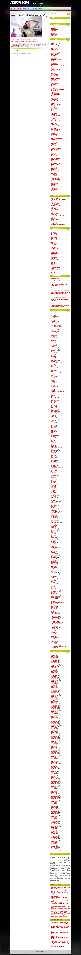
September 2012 (55, 755)
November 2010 (55, 782)
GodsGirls (17, 45)
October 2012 (54, 753)
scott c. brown (54, 573)
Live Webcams (37, 8)
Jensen (52, 485)
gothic (68, 870)
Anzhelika (53, 337)
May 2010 (53, 790)
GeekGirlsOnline (55, 93)
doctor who (54, 406)
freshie (52, 430)
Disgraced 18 (54, 79)
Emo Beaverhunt (55, 203)
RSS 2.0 (38, 45)
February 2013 (54, 748)
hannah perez (54, 465)
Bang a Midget (54, 54)
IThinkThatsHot (55, 209)
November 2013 (55, 737)
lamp (52, 503)
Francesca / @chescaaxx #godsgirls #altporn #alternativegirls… (60, 306)
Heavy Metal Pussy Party (57, 100)
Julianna (53, 490)
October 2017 (54, 678)
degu (52, 401)
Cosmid (53, 68)
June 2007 (53, 830)
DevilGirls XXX (54, 75)
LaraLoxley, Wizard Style (57, 902)
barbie (52, 354)
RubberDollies (55, 627)
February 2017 (54, 688)
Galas (52, 432)
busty (52, 374)
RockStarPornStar (55, 158)
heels (52, 469)
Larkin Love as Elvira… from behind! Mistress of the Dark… (60, 281)
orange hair (54, 537)
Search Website (68, 14)
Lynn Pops (53, 128)
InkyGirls (53, 109)
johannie (53, 488)
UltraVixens (54, 181)
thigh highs (54, 606)
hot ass (53, 472)
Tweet (47, 16)
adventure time (54, 316)
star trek (53, 582)
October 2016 (54, 693)
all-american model (56, 319)
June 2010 (53, 788)
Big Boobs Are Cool (56, 59)
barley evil (62, 858)
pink (52, 543)
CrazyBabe (53, 30)
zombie (53, 643)
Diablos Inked (54, 77)
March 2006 (54, 846)
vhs (52, 631)
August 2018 (54, 666)
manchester (54, 515)
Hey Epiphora (54, 207)
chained (53, 379)
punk (69, 875)
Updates (53, 612)
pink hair (53, 545)
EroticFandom (55, 621)
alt (51, 320)
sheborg (53, 576)
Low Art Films (54, 127)
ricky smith (54, 563)
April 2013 (53, 746)
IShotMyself (54, 110)
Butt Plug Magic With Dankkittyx (59, 916)
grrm (52, 458)
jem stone (53, 481)
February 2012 (54, 763)
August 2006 (54, 841)
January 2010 (54, 795)
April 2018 (53, 671)
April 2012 (53, 761)
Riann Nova (54, 562)
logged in (19, 53)
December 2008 (55, 811)
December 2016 (55, 691)
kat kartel (53, 492)
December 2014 (55, 721)
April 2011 (53, 776)
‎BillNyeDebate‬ (54, 360)
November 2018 (55, 662)
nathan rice (54, 530)
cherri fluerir (54, 382)
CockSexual (54, 67)
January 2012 (54, 765)
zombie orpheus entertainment (58, 646)
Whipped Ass (54, 188)
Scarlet (52, 571)
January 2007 (54, 836)
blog (66, 859)
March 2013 (54, 747)
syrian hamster (54, 590)
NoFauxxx (53, 143)
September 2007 (55, 826)
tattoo (51, 878)
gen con (53, 442)
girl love (53, 446)
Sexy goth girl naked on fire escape (60, 290)
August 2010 (54, 786)
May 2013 (53, 745)
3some (52, 312)
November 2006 (55, 838)
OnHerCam (53, 144)
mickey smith (54, 520)
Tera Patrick (54, 174)
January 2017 (54, 690)
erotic (52, 415)
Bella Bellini (54, 58)
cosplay (53, 389)
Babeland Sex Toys (55, 52)
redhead (53, 560)
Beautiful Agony (55, 57)
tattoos (52, 598)
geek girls (68, 865)
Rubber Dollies (54, 159)
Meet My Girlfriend (55, 129)
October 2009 (54, 798)
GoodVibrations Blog (56, 205)
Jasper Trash (54, 210)
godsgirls (23, 41)
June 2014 (53, 728)
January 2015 (54, 720)
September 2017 (55, 680)
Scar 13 (53, 263)
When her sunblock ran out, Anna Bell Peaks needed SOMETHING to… (60, 293)
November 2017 (55, 677)
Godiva (52, 452)
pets (52, 541)
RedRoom (53, 561)
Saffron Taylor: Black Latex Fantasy (60, 926)
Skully (52, 580)
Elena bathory (54, 412)
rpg (52, 568)
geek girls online (54, 867)
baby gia (53, 352)
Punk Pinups (54, 150)
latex (52, 506)
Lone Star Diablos (55, 125)
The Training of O (55, 177)
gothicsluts (52, 872)
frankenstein (54, 429)
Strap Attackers (55, 170)
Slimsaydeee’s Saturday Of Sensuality (60, 913)
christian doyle (54, 384)
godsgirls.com (29, 41)
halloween (53, 460)
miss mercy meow (55, 522)
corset (52, 387)
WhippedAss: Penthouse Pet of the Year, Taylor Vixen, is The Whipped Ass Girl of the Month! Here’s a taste (60, 942)
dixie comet (54, 405)
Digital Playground (55, 78)
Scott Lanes (54, 160)
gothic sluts (54, 457)
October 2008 (54, 813)
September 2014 (55, 725)
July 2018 (53, 667)
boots (52, 365)
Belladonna (54, 237)
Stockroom (53, 169)
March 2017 (54, 687)
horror (52, 471)
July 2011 (53, 772)
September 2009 (55, 800)
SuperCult (53, 173)
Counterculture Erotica (56, 391)
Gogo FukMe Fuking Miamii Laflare (59, 302)
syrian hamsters (55, 591)
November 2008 (55, 812)
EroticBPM (53, 31)
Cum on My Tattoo (55, 72)
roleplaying (54, 567)
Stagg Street (54, 168)
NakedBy (53, 139)
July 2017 (53, 682)
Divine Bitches (54, 80)
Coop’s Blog (54, 200)
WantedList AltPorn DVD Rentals (59, 187)
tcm (52, 600)
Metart (52, 132)
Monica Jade (54, 525)
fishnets (53, 426)
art (51, 341)
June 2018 (53, 668)
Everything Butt (55, 85)
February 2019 (54, 658)
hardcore (64, 872)
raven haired (54, 556)
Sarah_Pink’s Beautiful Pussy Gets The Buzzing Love (59, 904)
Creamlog (53, 202)
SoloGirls (54, 628)
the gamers (54, 603)
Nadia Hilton (54, 527)
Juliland (53, 118)
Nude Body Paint (55, 287)
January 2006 (54, 848)
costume (53, 390)
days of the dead (55, 399)
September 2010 (55, 785)
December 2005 (55, 850)
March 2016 (54, 702)
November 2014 (55, 722)
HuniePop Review (55, 278)
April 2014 (53, 731)
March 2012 (54, 762)
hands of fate (54, 463)
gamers (53, 437)
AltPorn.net (56, 884)
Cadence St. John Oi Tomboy (58, 199)
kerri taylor (54, 496)
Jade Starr (53, 247)
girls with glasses (55, 447)
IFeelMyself (54, 107)
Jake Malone (54, 113)
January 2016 (54, 705)
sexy (62, 877)
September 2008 (55, 815)
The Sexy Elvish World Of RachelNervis (57, 895)
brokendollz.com (55, 372)
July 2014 (53, 727)
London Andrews (55, 512)
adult (52, 314)
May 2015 (53, 715)
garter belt (53, 440)
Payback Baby (54, 145)
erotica (52, 416)
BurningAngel (54, 29)
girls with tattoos (65, 867)
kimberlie (53, 498)
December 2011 (55, 766)
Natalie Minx (54, 528)
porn (52, 550)
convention (54, 386)
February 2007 (54, 835)
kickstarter (53, 497)
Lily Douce (53, 249)
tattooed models (55, 597)
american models (55, 325)
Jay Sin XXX (54, 114)
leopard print (54, 508)
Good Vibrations (55, 97)
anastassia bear (55, 331)
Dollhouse (53, 407)
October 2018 (54, 664)
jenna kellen (54, 483)
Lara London (54, 505)
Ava (52, 351)
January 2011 (54, 780)
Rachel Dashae (54, 555)
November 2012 (55, 752)
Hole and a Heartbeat (56, 104)
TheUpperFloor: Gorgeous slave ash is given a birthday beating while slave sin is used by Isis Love (60, 924)
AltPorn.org (19, 2)
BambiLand (54, 234)
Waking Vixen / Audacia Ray (58, 224)
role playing (54, 566)
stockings (53, 583)
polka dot (53, 548)
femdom (53, 422)
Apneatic (53, 231)
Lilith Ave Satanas (55, 511)
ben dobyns (54, 356)
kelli (52, 494)
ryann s (53, 570)
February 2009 (54, 808)
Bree (52, 366)
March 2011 (54, 777)
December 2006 (55, 837)
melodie (35, 41)
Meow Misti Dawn (55, 130)
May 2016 (53, 700)
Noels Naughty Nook (56, 142)
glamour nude (54, 449)
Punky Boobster (55, 261)
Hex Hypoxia (54, 470)
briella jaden (54, 370)
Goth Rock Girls (55, 98)
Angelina (53, 332)
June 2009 (53, 803)
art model (53, 342)
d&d (52, 395)
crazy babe (63, 865)
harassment (54, 466)
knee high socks (55, 501)
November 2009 (55, 797)
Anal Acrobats (54, 48)
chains (52, 380)
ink (51, 476)
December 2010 (55, 781)
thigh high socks (55, 605)
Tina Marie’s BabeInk (56, 179)
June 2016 (53, 698)
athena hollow (54, 349)
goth (52, 455)
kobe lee (53, 502)
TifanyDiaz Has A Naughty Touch (59, 914)
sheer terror (54, 578)
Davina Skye (54, 397)
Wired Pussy (54, 189)
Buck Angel (54, 238)
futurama (53, 431)
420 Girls (53, 42)
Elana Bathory (54, 411)
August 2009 (54, 801)
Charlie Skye (54, 381)
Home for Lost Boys (56, 105)
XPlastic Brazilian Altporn (57, 192)
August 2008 (54, 816)
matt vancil (54, 518)
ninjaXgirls (53, 140)
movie (52, 526)
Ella (52, 414)
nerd (52, 531)
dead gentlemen (55, 400)
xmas (52, 638)
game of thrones (55, 435)
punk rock (53, 553)
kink (52, 500)
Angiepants (54, 335)
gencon (53, 444)
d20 (52, 396)
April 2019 (53, 656)
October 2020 (54, 653)
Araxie (52, 339)
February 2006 (54, 847)
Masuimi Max (54, 252)
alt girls (54, 857)
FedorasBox (54, 88)
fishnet (52, 425)
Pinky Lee (53, 546)
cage (52, 375)
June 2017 (53, 683)
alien (52, 317)
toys (52, 611)
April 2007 (53, 832)
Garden (53, 439)
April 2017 (53, 686)
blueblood (67, 860)
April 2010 (53, 791)
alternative (53, 321)
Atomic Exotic (54, 350)
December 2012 (55, 751)
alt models (60, 857)
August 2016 (54, 696)
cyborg (52, 394)
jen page (53, 482)
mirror (52, 521)
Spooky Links (54, 165)
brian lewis (53, 367)
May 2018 (53, 670)
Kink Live (53, 123)
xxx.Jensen (54, 641)
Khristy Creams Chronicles (58, 120)
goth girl (53, 456)
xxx (52, 640)
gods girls (17, 41)
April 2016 (53, 701)
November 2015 (55, 707)
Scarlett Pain (54, 264)
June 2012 (53, 758)
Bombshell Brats (55, 62)
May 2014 (53, 730)
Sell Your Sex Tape (55, 162)
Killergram (53, 122)
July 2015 (53, 712)
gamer (52, 436)
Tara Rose (53, 593)
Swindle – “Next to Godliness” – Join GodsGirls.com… (19, 13)
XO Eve (53, 190)
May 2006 (53, 843)
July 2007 (53, 828)
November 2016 (55, 692)
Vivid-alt (53, 185)
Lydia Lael (53, 513)
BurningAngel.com (60, 863)
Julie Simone (54, 117)
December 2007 (55, 822)
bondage (53, 364)
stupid (52, 586)
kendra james (54, 495)
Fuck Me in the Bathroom (57, 89)
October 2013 (54, 738)
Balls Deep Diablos (55, 53)
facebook (53, 417)
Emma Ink (53, 82)
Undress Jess (54, 183)
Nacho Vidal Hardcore (56, 138)
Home (14, 8)
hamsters (53, 462)
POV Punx (53, 147)
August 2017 (54, 681)
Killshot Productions (56, 213)
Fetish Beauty (57, 920)
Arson (52, 340)
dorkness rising (55, 409)
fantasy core (54, 419)
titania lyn (53, 608)
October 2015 (54, 708)
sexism (52, 575)
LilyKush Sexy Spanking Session (59, 912)
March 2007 (54, 833)
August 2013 (54, 741)
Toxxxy (52, 268)
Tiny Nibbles (54, 223)
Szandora (53, 266)
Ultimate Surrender (56, 180)
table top (53, 592)
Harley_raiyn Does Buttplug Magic (59, 911)
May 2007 (53, 831)
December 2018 (55, 661)
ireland (52, 477)
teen (52, 601)
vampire (53, 630)
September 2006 (55, 840)
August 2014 (54, 726)
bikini (52, 359)
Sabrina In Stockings (56, 220)
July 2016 (53, 697)
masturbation (54, 517)
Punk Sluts (53, 153)
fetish (52, 424)
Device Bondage (55, 74)
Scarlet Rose (54, 572)
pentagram (53, 540)
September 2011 (55, 770)
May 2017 (53, 685)
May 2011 (53, 775)
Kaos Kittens (54, 119)
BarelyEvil (53, 27)
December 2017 (55, 676)
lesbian (53, 510)
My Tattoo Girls (55, 137)
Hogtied (53, 103)
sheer (52, 577)
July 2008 (53, 817)
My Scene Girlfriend (56, 135)
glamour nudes (54, 450)
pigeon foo (53, 542)
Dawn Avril (53, 73)
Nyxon (52, 535)
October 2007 (54, 825)
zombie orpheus (55, 645)
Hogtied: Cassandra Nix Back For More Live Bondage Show (59, 945)
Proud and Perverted (56, 148)
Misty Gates (54, 134)
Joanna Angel (54, 248)
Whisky (53, 635)
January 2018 (54, 675)
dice (52, 404)
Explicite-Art (54, 87)
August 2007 (54, 827)
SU (51, 587)
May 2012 (53, 760)
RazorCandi (54, 35)
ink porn (57, 875)
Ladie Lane (53, 214)
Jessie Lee (53, 486)
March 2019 (54, 657)
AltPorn (12, 41)
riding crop (54, 565)
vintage (53, 633)
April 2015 (53, 716)
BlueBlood (53, 28)
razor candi (54, 558)
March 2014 (54, 732)
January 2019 (54, 660)
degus (52, 402)
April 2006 (53, 845)
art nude (53, 344)
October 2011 (54, 768)
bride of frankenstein (56, 369)
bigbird (53, 357)
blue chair (53, 361)
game (52, 434)
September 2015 (55, 710)
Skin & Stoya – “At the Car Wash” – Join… (41, 13)
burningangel (56, 862)
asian (52, 346)
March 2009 (54, 807)
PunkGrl (53, 154)
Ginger (52, 445)
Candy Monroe (54, 241)
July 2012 (53, 757)
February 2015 (54, 718)
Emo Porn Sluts (55, 83)
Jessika (53, 487)
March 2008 (54, 820)
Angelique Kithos (55, 334)
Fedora (52, 420)
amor (52, 330)
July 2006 (53, 842)
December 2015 (55, 706)
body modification (55, 362)
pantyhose (53, 538)
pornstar (53, 551)
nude (52, 533)
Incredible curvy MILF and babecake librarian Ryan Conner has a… (60, 296)
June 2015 (53, 713)
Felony (52, 421)
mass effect (54, 516)
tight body (53, 607)
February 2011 (54, 778)
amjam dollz (54, 329)
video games (54, 632)
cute (52, 392)
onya (52, 536)
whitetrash (53, 636)
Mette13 (53, 133)
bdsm (52, 355)
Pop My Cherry (54, 217)
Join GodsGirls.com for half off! (29, 39)
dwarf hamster (54, 410)
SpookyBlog (54, 167)
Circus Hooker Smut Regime (58, 65)
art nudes (53, 345)
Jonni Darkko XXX (55, 115)
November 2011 (55, 767)
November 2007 (55, 823)
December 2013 (55, 736)
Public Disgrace (55, 149)
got (52, 454)
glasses (53, 451)
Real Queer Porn (55, 218)
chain (52, 377)
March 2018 (54, 672)
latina (52, 507)
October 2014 (54, 723)
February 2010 (54, 793)
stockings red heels (56, 585)
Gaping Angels (54, 92)
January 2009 (54, 810)
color (52, 385)
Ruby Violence (54, 219)
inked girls (66, 874)
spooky (68, 877)
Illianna (53, 474)
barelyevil (57, 858)
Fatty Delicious (54, 204)
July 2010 (53, 787)
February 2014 (54, 733)
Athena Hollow (54, 49)
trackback (19, 46)
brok (52, 371)
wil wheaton (54, 637)
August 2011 (54, 771)
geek (52, 441)
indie (58, 873)
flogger (53, 427)
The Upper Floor (55, 178)
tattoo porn (67, 878)
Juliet (52, 491)
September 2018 (55, 665)
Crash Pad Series (55, 69)
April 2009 (53, 806)
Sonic (52, 581)
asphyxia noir (54, 347)
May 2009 (53, 805)
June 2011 (53, 773)
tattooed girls (54, 596)
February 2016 (54, 703)
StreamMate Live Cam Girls (58, 172)
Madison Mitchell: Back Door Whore (60, 215)
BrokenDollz (54, 63)
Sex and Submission (56, 163)
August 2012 (54, 756)
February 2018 (54, 673)
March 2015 (54, 717)
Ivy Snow (53, 112)
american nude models (56, 326)
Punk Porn (53, 152)
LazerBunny (54, 124)
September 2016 (55, 695)
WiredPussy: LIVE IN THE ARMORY (60, 940)
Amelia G (53, 47)
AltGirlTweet (54, 44)
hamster (53, 461)
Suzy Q (53, 588)
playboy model (54, 547)
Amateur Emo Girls (56, 45)
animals (53, 336)
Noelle (52, 532)
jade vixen (53, 478)
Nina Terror (54, 258)
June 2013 (53, 743)
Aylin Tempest (54, 50)
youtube (53, 642)
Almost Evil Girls (55, 43)
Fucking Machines (55, 90)
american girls (54, 324)
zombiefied (54, 647)
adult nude (53, 315)
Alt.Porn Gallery (24, 8)
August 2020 (54, 655)
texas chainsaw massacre (57, 602)
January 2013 (54, 750)
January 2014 (54, 735)
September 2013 (55, 740)
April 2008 (53, 818)
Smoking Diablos (55, 164)
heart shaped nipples (56, 467)
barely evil (52, 858)
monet (52, 523)
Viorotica (53, 184)
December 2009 (55, 796)
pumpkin (53, 552)
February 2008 (54, 821)
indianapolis (54, 475)
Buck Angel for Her (55, 198)
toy (52, 610)
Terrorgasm (54, 175)
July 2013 (53, 742)
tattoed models (54, 595)
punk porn (57, 877)
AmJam (53, 327)
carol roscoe (54, 376)
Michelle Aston (54, 256)
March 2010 (54, 792)
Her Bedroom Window (56, 102)
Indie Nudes (54, 108)
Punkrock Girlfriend (56, 155)
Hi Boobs (53, 208)
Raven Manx (54, 557)
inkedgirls (52, 875)
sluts (65, 876)
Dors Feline (54, 243)
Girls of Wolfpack (55, 94)
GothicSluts (54, 34)
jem (52, 480)
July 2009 (53, 802)
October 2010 (54, 783)
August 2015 (54, 711)
